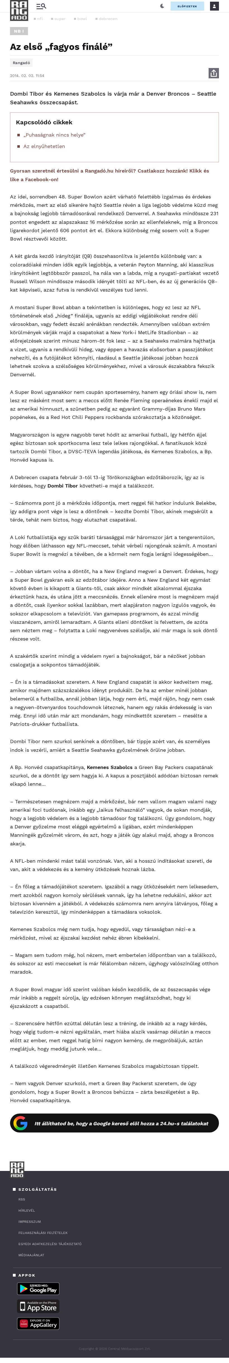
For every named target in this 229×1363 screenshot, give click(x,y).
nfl (40, 18)
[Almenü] (41, 6)
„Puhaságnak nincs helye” (54, 135)
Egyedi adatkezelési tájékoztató (50, 1244)
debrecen (108, 18)
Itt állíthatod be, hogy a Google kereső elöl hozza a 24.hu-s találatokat (121, 1123)
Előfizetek (187, 6)
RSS (21, 1199)
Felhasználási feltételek (43, 1233)
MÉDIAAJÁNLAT (31, 1255)
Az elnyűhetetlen (44, 146)
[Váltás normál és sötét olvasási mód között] (162, 6)
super (60, 18)
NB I (19, 31)
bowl (82, 18)
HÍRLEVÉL (26, 1210)
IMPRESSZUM (29, 1222)
